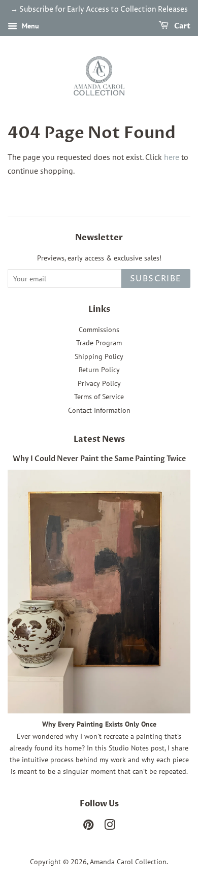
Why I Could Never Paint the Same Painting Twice (99, 459)
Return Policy (99, 369)
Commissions (99, 329)
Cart (181, 26)
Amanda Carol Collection (128, 861)
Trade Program (99, 342)
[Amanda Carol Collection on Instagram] (109, 826)
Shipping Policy (99, 356)
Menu (29, 25)
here (171, 157)
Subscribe (156, 278)
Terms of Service (99, 396)
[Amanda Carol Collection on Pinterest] (88, 826)
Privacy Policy (99, 383)
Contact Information (99, 410)
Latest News (99, 439)
